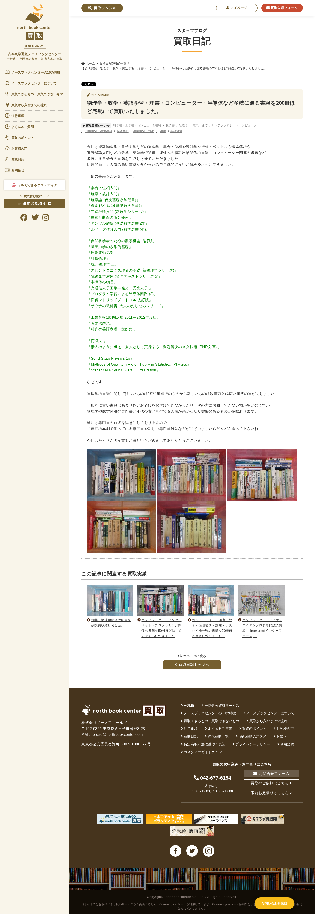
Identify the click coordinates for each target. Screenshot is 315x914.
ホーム (90, 63)
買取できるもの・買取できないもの (37, 94)
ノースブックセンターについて (34, 83)
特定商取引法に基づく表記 (204, 744)
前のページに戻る (193, 656)
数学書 (170, 125)
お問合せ (17, 170)
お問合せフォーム (274, 774)
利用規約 (287, 744)
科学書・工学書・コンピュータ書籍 (137, 125)
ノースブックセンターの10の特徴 (36, 72)
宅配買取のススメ (252, 736)
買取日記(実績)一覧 (112, 63)
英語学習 (123, 131)
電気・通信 (200, 125)
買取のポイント (22, 137)
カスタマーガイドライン (203, 752)
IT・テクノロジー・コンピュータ (234, 125)
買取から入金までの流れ (29, 105)
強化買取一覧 (218, 736)
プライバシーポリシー (252, 744)
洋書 (163, 131)
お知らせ (283, 736)
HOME (189, 705)
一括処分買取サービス (222, 705)
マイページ (238, 8)
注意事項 (17, 116)
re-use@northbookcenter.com (117, 734)
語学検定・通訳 (143, 131)
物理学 (183, 125)
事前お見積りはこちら (270, 793)
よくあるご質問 (22, 127)
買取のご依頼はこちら (270, 783)
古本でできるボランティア (36, 185)
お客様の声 (19, 148)
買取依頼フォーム (284, 8)
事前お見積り (34, 203)
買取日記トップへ (194, 665)
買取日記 (17, 159)
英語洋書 (176, 131)
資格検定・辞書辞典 (98, 131)
